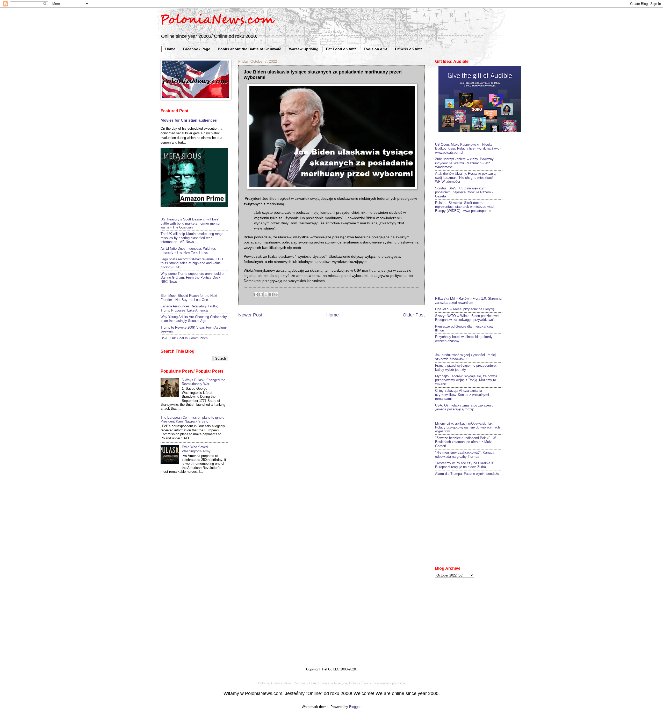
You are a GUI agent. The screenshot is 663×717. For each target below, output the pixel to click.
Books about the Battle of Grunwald (250, 49)
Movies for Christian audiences (189, 120)
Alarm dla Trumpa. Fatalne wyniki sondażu (467, 474)
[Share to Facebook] (270, 294)
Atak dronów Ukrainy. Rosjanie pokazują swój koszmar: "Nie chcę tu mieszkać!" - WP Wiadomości (465, 177)
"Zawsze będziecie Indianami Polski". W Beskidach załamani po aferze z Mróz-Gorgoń (465, 442)
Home (170, 49)
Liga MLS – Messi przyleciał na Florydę (464, 309)
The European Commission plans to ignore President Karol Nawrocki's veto (192, 419)
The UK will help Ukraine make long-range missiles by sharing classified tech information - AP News (192, 238)
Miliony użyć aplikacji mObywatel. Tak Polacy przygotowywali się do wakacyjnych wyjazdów (467, 427)
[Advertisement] (474, 254)
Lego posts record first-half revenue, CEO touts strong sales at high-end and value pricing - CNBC (192, 263)
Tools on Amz (375, 49)
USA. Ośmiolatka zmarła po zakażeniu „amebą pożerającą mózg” (464, 407)
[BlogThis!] (261, 294)
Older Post (414, 314)
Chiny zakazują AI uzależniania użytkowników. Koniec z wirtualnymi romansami (462, 395)
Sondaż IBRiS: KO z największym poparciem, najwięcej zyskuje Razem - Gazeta (464, 192)
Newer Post (250, 314)
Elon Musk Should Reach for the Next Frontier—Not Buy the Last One (189, 297)
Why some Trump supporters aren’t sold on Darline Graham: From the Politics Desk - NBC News (193, 278)
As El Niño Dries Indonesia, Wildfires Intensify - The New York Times (188, 250)
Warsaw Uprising (304, 49)
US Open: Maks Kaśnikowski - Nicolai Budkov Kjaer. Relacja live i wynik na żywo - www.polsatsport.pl (468, 148)
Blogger (354, 707)
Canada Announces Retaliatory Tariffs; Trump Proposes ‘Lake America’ (189, 308)
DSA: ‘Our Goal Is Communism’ (184, 338)
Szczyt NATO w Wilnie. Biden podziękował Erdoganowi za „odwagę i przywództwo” (467, 318)
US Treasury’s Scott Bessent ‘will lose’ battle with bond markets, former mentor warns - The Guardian (190, 223)
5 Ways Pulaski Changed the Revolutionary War (203, 382)
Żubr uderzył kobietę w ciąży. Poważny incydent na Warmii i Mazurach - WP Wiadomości (464, 163)
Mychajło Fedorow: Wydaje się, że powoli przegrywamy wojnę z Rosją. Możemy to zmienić (466, 380)
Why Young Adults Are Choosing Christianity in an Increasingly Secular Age (194, 319)
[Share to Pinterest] (275, 294)
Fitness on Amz (408, 49)
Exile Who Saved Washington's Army (196, 449)
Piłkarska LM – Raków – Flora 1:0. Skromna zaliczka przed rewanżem (468, 300)
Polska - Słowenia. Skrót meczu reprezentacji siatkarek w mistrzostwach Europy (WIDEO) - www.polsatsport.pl (465, 207)
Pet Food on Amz (341, 49)
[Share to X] (266, 294)
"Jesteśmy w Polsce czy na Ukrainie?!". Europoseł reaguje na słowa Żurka (465, 465)
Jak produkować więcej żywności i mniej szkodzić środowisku (465, 357)
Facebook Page (196, 49)
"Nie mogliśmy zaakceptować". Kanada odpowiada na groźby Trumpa (464, 454)
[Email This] (256, 294)
